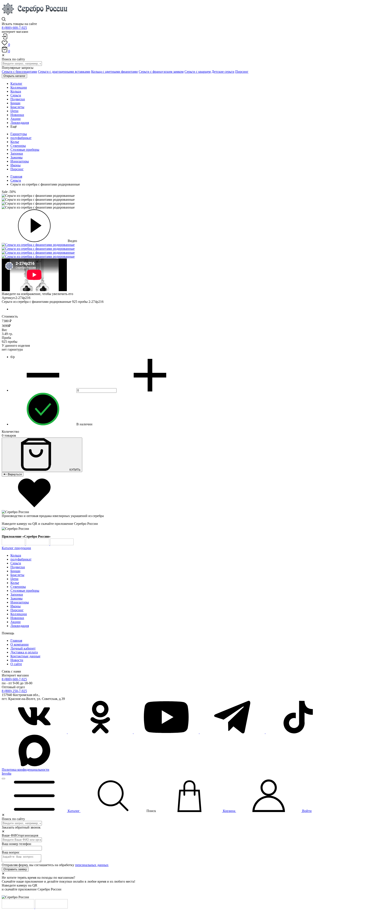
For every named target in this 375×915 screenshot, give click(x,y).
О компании (19, 644)
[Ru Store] (62, 544)
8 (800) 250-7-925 (14, 691)
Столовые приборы (24, 149)
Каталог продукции (16, 548)
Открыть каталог (14, 76)
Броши (15, 571)
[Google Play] (14, 544)
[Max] (34, 765)
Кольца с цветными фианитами (114, 71)
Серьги (15, 180)
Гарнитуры (18, 134)
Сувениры (18, 146)
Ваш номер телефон (16, 844)
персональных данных (92, 865)
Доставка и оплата (24, 652)
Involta (6, 773)
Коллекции (18, 614)
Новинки (17, 618)
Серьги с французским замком (161, 71)
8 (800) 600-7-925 (14, 28)
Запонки (16, 153)
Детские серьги (223, 71)
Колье (14, 142)
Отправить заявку (15, 869)
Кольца (15, 555)
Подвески (17, 567)
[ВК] (35, 732)
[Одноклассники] (101, 732)
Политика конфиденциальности (25, 769)
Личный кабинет (23, 648)
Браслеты (17, 575)
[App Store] (38, 544)
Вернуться (14, 474)
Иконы (15, 165)
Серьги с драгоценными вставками (64, 71)
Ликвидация (19, 626)
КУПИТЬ (75, 469)
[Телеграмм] (233, 732)
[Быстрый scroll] (3, 778)
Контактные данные (25, 656)
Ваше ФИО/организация (20, 835)
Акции (15, 622)
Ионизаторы (19, 161)
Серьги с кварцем (197, 71)
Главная (16, 176)
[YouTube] (167, 732)
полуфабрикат (20, 138)
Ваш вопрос (11, 852)
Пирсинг (241, 71)
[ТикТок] (298, 732)
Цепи (14, 579)
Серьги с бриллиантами (19, 71)
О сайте (16, 664)
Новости (16, 660)
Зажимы (16, 157)
